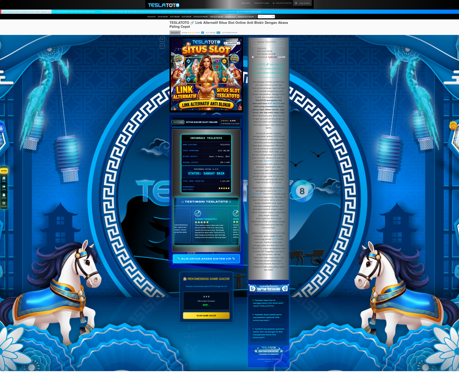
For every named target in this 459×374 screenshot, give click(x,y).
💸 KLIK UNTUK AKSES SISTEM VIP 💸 (206, 258)
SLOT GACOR (186, 17)
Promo (4, 197)
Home (4, 180)
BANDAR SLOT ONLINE (246, 17)
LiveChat (4, 205)
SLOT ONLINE (175, 17)
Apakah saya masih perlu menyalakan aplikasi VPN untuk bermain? (267, 317)
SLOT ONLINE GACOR (229, 32)
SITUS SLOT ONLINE (201, 17)
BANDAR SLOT (230, 17)
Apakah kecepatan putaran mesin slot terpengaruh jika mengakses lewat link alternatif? (268, 333)
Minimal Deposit (270, 57)
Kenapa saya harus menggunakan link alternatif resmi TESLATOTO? (268, 303)
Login (4, 188)
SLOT (274, 239)
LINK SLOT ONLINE (216, 17)
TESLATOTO (151, 17)
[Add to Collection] (162, 46)
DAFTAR (4, 170)
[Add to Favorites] (162, 39)
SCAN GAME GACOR (206, 315)
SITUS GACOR (163, 17)
